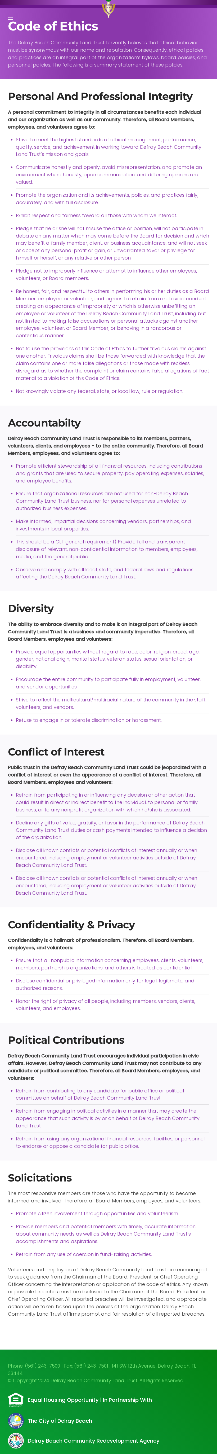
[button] (10, 19)
